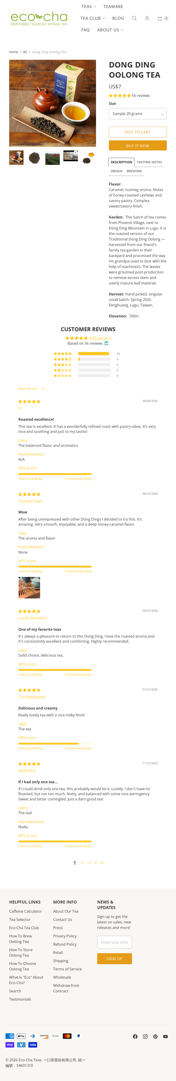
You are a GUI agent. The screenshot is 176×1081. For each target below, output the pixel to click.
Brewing (134, 171)
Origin (116, 171)
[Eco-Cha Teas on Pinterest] (155, 1036)
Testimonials (20, 999)
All (25, 52)
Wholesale (62, 977)
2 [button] (82, 862)
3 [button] (89, 862)
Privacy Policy (65, 936)
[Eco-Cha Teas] (38, 18)
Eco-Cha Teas (30, 1059)
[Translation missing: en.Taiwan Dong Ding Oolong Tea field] (52, 157)
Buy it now (137, 145)
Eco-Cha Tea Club (24, 927)
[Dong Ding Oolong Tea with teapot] (52, 103)
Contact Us (62, 919)
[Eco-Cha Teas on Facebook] (135, 1036)
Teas (87, 6)
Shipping (60, 960)
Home (13, 52)
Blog (118, 18)
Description (121, 162)
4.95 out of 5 (100, 338)
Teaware (113, 6)
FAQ (85, 30)
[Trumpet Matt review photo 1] (29, 588)
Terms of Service (67, 969)
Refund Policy (65, 944)
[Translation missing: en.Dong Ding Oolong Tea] (89, 157)
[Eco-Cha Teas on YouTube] (165, 1036)
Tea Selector (19, 919)
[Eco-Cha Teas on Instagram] (145, 1036)
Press (58, 927)
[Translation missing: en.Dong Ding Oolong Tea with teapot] (16, 157)
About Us (108, 30)
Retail (58, 952)
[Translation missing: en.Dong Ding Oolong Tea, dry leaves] (34, 157)
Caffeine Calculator (25, 911)
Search (15, 991)
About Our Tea (65, 911)
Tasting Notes (149, 162)
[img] (29, 401)
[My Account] (147, 18)
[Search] (134, 18)
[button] (120, 95)
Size (112, 103)
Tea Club (90, 18)
